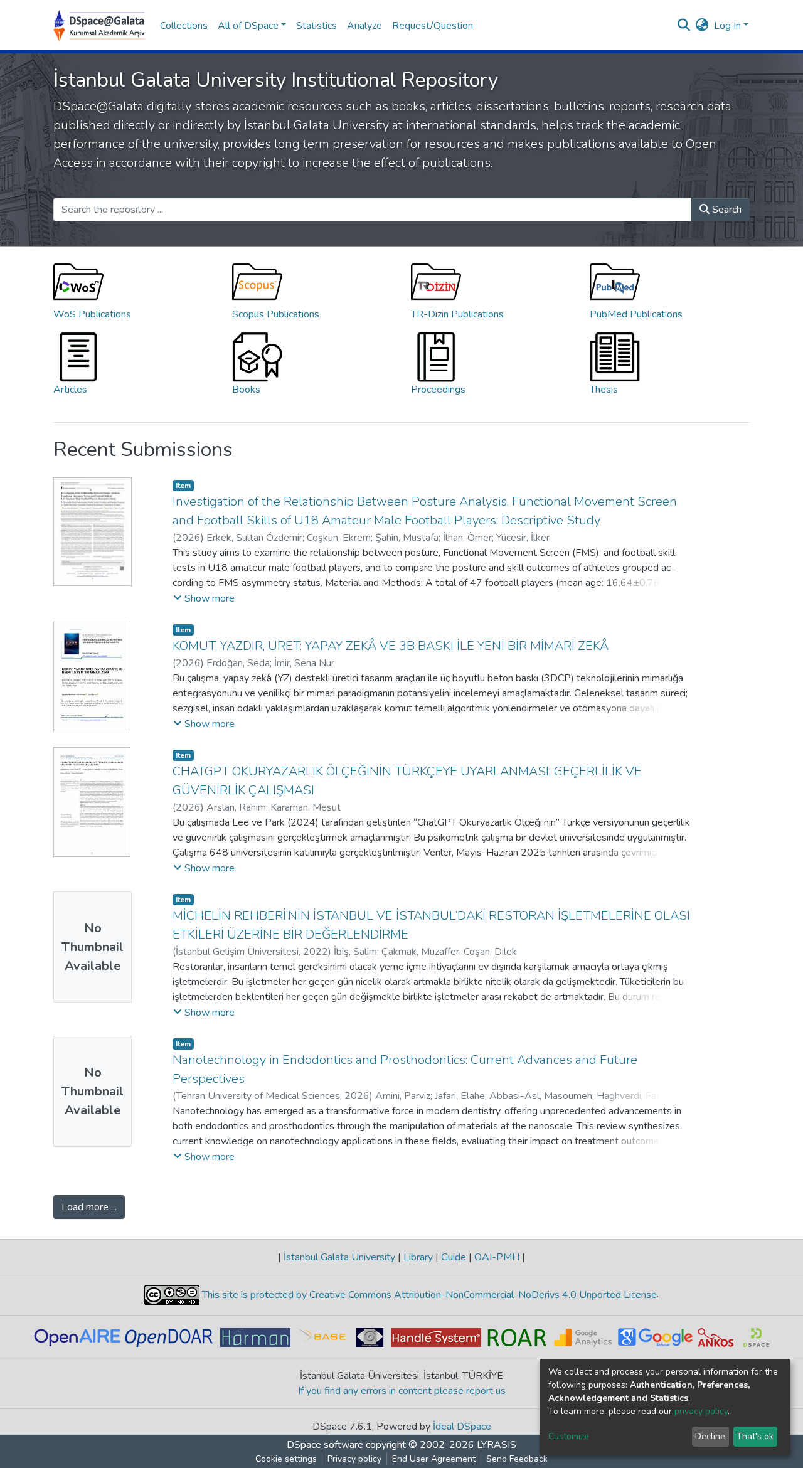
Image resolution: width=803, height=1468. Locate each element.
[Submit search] (684, 25)
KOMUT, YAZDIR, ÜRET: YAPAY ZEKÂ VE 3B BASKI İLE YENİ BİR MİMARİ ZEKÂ (391, 645)
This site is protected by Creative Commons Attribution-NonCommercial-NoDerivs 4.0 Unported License (428, 1295)
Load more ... (89, 1207)
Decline (710, 1436)
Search (726, 209)
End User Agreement (434, 1459)
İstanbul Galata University (339, 1257)
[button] (702, 25)
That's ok (755, 1436)
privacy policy (701, 1411)
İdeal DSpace (462, 1426)
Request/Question (432, 26)
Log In (727, 26)
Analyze (364, 26)
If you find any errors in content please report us (402, 1391)
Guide (454, 1257)
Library (418, 1257)
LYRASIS (496, 1445)
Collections (184, 26)
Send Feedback (517, 1459)
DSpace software (325, 1445)
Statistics (316, 26)
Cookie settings (286, 1459)
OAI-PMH (497, 1257)
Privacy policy (354, 1459)
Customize (568, 1436)
